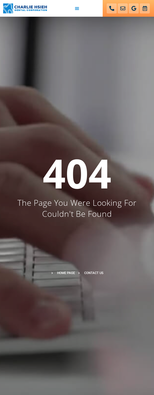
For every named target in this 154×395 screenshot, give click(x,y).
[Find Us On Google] (134, 8)
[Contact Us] (123, 8)
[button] (77, 8)
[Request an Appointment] (145, 8)
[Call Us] (112, 8)
